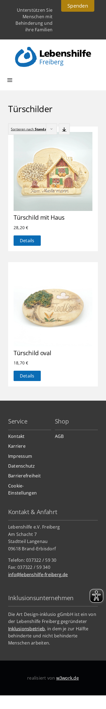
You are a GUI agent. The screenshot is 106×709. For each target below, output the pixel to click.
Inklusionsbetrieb (26, 629)
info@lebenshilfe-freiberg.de (38, 575)
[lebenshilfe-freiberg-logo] (53, 49)
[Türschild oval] (53, 271)
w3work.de (67, 678)
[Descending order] (64, 129)
